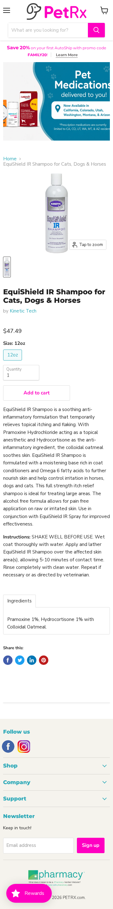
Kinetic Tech (23, 311)
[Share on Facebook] (8, 660)
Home (10, 159)
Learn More (67, 54)
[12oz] (13, 362)
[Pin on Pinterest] (43, 660)
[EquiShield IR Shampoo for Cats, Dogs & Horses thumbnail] (6, 267)
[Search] (96, 30)
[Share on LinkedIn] (31, 660)
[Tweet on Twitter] (19, 660)
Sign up (91, 845)
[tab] (19, 601)
